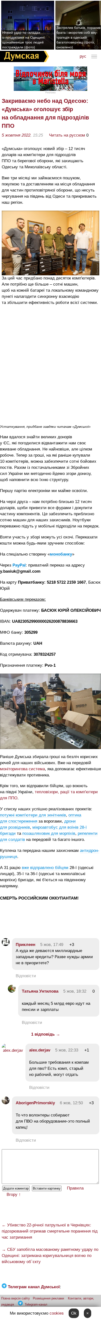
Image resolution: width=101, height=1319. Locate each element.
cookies (57, 1313)
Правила (75, 1188)
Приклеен (25, 944)
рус (83, 56)
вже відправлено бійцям (45, 867)
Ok (73, 1313)
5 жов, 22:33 (66, 1050)
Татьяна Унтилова (40, 991)
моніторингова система (22, 769)
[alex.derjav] (12, 1050)
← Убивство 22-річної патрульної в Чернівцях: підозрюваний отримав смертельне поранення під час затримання (50, 1231)
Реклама (50, 92)
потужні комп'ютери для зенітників (33, 815)
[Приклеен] (6, 945)
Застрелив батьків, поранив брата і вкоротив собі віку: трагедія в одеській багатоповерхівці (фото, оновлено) (78, 37)
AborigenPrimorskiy (35, 1103)
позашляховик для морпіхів (48, 833)
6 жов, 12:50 (71, 1103)
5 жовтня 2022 (16, 135)
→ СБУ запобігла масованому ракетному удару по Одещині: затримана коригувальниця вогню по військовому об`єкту (50, 1255)
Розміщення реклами (48, 1298)
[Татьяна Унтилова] (12, 991)
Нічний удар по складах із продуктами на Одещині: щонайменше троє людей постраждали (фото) (23, 40)
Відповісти (26, 976)
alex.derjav (39, 1050)
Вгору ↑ (14, 1194)
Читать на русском (67, 135)
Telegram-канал (36, 1304)
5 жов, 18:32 (74, 991)
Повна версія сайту (15, 1298)
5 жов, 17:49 (51, 944)
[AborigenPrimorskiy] (6, 1103)
